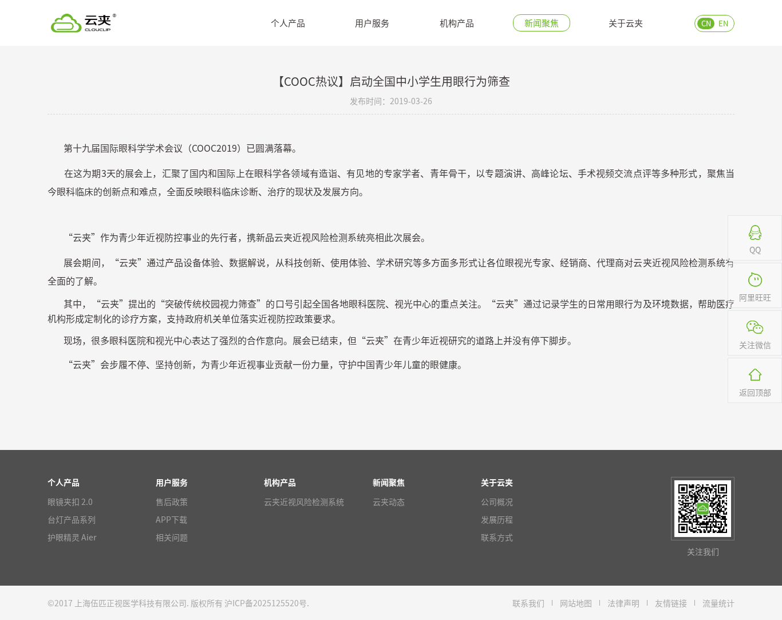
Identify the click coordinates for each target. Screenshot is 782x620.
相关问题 (172, 537)
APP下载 (171, 519)
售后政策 (172, 501)
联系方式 (497, 537)
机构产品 (457, 23)
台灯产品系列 (72, 519)
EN (723, 23)
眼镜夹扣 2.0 (70, 501)
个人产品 (288, 23)
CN (706, 23)
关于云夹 (626, 23)
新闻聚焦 (541, 23)
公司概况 (497, 501)
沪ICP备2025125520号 (265, 603)
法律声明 (623, 603)
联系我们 (528, 603)
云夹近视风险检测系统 (304, 501)
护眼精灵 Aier (72, 537)
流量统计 (718, 603)
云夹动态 (389, 501)
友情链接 (671, 603)
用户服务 (372, 23)
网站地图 (576, 603)
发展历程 (497, 519)
